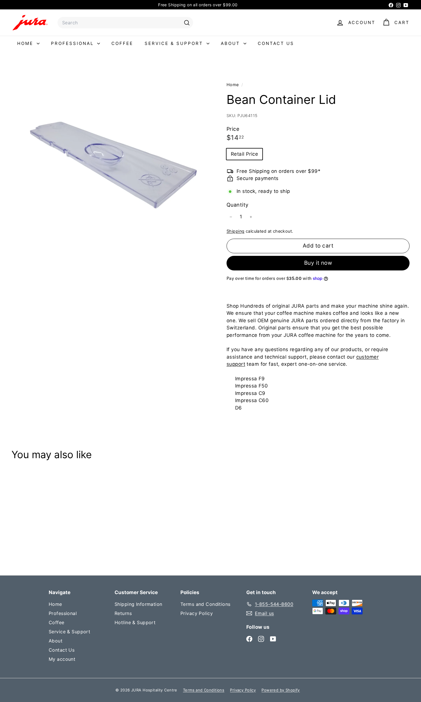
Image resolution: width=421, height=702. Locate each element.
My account (62, 659)
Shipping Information (138, 604)
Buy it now (318, 263)
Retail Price (244, 154)
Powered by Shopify (280, 690)
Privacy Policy (196, 613)
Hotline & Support (135, 622)
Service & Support (175, 43)
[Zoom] (109, 163)
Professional (73, 43)
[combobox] (125, 23)
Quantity (237, 205)
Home (26, 43)
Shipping (235, 230)
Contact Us (276, 43)
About (231, 43)
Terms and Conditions (205, 604)
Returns (123, 613)
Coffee (122, 43)
